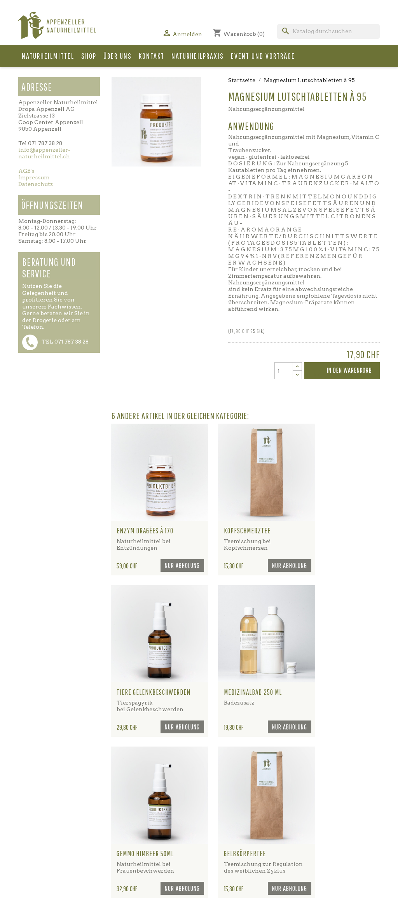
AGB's (26, 171)
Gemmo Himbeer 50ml (145, 853)
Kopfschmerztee (247, 530)
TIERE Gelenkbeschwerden (153, 692)
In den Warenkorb (342, 371)
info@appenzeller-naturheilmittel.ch (44, 153)
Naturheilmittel (48, 55)
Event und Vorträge (263, 55)
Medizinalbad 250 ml (253, 692)
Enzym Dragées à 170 (145, 530)
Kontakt (151, 55)
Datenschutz (35, 184)
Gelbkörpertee (245, 853)
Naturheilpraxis (197, 55)
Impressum (33, 177)
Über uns (117, 55)
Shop (88, 55)
